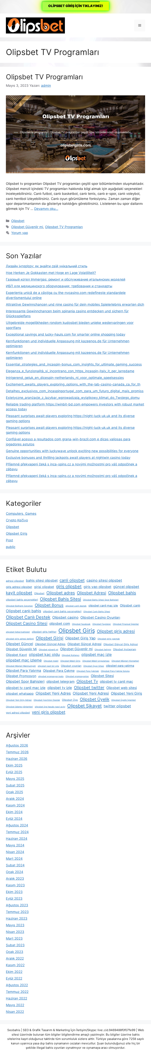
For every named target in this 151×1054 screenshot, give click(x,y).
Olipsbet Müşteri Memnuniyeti (21, 666)
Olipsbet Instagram (124, 649)
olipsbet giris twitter (44, 631)
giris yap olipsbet (97, 587)
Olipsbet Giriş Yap (80, 638)
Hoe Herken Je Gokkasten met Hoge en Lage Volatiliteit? (51, 273)
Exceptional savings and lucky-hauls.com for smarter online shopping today (65, 334)
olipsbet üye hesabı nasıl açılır (50, 706)
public (10, 547)
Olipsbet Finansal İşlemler (126, 624)
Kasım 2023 (15, 885)
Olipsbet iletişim (103, 649)
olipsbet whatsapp (20, 693)
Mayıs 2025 (15, 779)
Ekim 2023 (14, 892)
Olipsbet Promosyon (21, 676)
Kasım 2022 (15, 965)
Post (9, 540)
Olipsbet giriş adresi (116, 631)
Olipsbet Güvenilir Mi (21, 649)
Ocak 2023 (14, 952)
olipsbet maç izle (96, 654)
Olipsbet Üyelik (94, 699)
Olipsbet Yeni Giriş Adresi (19, 700)
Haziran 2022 (16, 998)
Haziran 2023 (16, 918)
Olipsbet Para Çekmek (87, 671)
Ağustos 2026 (17, 745)
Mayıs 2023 (15, 925)
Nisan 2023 (15, 932)
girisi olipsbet (44, 587)
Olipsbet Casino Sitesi (26, 623)
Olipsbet (17, 221)
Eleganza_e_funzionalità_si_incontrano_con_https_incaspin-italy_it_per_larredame (70, 371)
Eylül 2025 (14, 772)
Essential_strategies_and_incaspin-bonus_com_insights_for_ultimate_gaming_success (74, 364)
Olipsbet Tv (87, 681)
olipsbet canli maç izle (103, 605)
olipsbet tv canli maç (116, 681)
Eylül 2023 (14, 898)
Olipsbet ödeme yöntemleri (19, 706)
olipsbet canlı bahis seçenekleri (62, 611)
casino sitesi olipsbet (104, 580)
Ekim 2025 (14, 765)
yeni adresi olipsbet (18, 712)
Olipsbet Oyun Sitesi (93, 666)
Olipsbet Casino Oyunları (100, 617)
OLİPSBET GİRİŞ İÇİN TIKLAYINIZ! (75, 6)
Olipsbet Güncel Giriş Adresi (120, 644)
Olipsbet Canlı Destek (28, 617)
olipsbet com (59, 623)
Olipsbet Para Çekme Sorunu (115, 671)
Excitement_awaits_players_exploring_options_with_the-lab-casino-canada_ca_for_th (73, 384)
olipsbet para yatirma (120, 665)
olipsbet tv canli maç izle (25, 688)
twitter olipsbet (117, 706)
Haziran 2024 (16, 839)
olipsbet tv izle (59, 688)
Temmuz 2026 (17, 752)
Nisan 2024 (15, 852)
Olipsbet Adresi (91, 592)
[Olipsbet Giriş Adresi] (35, 25)
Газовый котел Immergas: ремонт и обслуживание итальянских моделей (65, 279)
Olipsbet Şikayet (84, 706)
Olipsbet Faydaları (101, 624)
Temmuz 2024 (17, 832)
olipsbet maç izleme (24, 660)
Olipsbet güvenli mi (48, 649)
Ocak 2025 (14, 792)
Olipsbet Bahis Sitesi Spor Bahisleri (101, 600)
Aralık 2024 (15, 799)
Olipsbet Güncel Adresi (84, 644)
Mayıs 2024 (15, 845)
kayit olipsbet (19, 592)
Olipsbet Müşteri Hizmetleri (125, 661)
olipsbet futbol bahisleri (18, 632)
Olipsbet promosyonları (77, 676)
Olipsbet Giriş (16, 534)
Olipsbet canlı (130, 605)
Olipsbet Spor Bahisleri (25, 681)
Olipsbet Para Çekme (59, 671)
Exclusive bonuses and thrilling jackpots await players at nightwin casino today (68, 458)
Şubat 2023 (15, 945)
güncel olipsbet (126, 586)
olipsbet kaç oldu (44, 654)
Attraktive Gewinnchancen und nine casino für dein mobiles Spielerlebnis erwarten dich (75, 304)
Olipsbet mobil (51, 661)
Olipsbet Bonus (49, 605)
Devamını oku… (46, 209)
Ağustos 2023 (17, 905)
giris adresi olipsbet (19, 587)
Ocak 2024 (14, 872)
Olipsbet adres (60, 592)
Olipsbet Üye (70, 699)
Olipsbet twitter (89, 687)
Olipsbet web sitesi (121, 688)
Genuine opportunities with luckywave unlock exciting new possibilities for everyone (72, 451)
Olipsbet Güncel (19, 644)
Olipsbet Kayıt (16, 655)
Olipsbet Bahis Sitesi (60, 599)
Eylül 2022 (14, 978)
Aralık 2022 (15, 958)
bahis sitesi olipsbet (42, 580)
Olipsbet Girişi (49, 638)
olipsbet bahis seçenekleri (22, 599)
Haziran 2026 (16, 759)
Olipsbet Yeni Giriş (126, 693)
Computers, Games (21, 514)
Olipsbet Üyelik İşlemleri (123, 700)
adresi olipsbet (15, 580)
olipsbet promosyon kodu (51, 676)
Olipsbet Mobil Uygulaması (96, 661)
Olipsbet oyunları (71, 665)
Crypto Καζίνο (17, 520)
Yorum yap (19, 233)
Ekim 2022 (14, 972)
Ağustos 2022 (17, 985)
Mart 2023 (14, 938)
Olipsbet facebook (81, 624)
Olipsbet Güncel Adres (50, 644)
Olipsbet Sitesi (102, 676)
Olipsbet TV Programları (44, 77)
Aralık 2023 (15, 879)
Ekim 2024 (14, 812)
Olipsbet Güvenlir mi (27, 227)
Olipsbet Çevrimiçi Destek (47, 700)
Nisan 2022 (15, 1012)
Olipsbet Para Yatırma (23, 670)
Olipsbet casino (65, 617)
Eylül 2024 (14, 819)
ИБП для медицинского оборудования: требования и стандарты (59, 286)
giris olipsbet (69, 586)
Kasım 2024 (15, 805)
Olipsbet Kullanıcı (70, 655)
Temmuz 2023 (17, 912)
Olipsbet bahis (122, 592)
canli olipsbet (72, 580)
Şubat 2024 (15, 865)
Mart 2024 (14, 859)
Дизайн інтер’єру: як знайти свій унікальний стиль (46, 266)
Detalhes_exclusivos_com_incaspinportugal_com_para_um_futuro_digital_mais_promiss (75, 391)
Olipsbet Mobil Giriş (70, 661)
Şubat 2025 (15, 785)
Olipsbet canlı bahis (23, 611)
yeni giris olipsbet (48, 712)
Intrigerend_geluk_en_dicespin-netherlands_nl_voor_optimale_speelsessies (65, 378)
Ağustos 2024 (17, 825)
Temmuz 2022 (17, 992)
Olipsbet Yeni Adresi (91, 693)
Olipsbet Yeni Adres (53, 693)
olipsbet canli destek (76, 606)
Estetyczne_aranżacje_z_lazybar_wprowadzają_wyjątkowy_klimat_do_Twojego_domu (73, 398)
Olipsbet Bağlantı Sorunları (19, 606)
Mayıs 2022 (15, 1005)
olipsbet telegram (60, 681)
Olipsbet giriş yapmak (109, 639)
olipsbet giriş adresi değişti (20, 639)
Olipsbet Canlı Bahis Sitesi (96, 611)
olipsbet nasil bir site (48, 666)
